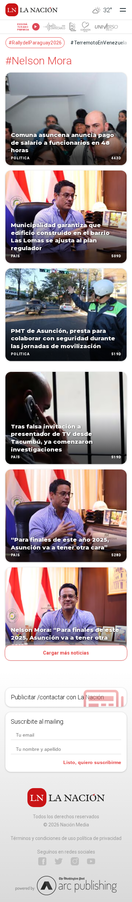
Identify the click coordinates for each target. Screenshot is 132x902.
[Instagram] (74, 861)
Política (20, 158)
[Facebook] (42, 861)
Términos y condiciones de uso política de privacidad (66, 838)
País (15, 256)
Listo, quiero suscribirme (92, 762)
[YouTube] (91, 861)
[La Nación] (31, 9)
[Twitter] (58, 861)
